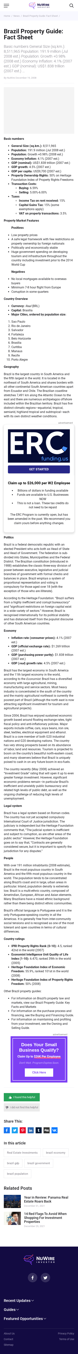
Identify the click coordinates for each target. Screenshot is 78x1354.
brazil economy (55, 1152)
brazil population (17, 1173)
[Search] (71, 5)
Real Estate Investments (22, 1152)
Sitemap (8, 1344)
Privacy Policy (66, 1333)
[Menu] (6, 5)
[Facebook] (32, 1277)
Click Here (39, 1072)
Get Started (39, 469)
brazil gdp (13, 1163)
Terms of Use (66, 1339)
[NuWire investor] (39, 5)
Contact (8, 1339)
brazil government (38, 1163)
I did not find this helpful (24, 1107)
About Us (9, 1333)
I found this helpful (24, 1097)
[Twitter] (45, 1277)
